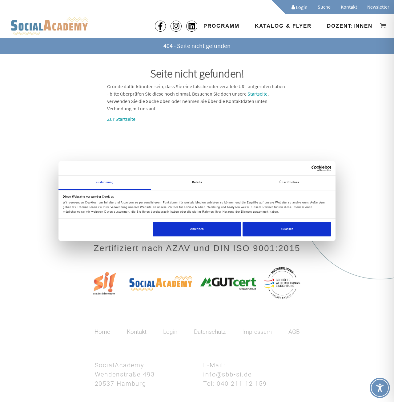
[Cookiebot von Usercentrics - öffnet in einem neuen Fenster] (304, 168)
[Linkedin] (191, 26)
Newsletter (378, 7)
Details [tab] (197, 182)
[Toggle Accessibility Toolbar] (379, 387)
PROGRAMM (221, 26)
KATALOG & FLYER (283, 26)
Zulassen (287, 229)
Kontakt (349, 7)
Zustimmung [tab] (105, 182)
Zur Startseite (121, 119)
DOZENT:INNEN (349, 26)
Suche (324, 7)
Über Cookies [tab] (289, 182)
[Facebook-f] (160, 26)
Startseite (257, 94)
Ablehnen (197, 229)
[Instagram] (176, 26)
